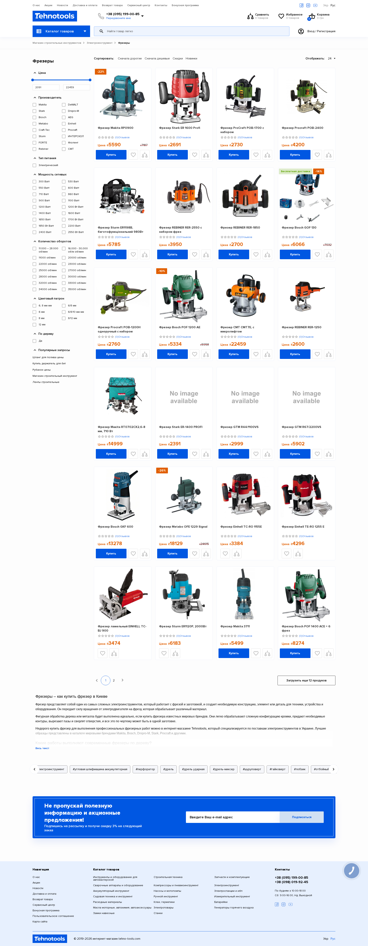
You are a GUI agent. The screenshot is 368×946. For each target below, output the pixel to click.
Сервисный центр (138, 5)
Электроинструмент (100, 42)
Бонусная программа (185, 5)
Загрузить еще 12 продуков (306, 680)
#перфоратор (145, 769)
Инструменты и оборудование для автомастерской (115, 878)
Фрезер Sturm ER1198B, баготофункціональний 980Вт (120, 230)
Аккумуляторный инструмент (111, 891)
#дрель (168, 769)
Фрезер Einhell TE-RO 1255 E (303, 527)
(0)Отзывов (122, 137)
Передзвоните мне (118, 18)
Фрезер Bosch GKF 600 (115, 527)
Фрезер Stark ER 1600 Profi (179, 128)
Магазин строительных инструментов (57, 42)
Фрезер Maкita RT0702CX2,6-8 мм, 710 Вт (121, 429)
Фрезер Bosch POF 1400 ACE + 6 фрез (306, 628)
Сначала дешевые (157, 58)
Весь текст (42, 748)
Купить (111, 155)
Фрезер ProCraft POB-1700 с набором (242, 130)
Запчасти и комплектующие (232, 877)
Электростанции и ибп (228, 891)
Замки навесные (104, 913)
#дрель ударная (193, 769)
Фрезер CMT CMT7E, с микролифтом (237, 329)
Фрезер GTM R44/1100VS (239, 427)
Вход (311, 31)
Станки (158, 913)
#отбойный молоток (328, 769)
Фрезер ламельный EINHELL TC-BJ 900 (122, 628)
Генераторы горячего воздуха (234, 907)
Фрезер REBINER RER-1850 (240, 228)
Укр (325, 5)
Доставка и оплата (85, 5)
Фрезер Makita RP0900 (115, 128)
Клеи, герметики (164, 902)
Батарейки (221, 902)
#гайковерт (278, 769)
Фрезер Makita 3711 (235, 626)
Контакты (161, 5)
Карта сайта (40, 921)
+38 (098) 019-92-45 (291, 882)
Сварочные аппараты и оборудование (118, 885)
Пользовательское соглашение (53, 916)
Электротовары (163, 907)
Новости (62, 5)
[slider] (32, 80)
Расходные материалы (107, 902)
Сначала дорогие (130, 58)
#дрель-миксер (223, 769)
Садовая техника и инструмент (112, 896)
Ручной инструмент (166, 896)
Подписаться (301, 817)
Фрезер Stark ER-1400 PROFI (180, 427)
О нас (36, 5)
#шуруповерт (252, 769)
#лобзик (300, 769)
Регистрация (326, 31)
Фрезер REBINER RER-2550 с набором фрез (180, 230)
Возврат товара (112, 5)
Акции (48, 5)
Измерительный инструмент (232, 896)
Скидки (178, 58)
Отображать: (315, 58)
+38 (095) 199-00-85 (123, 14)
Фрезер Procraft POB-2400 (302, 128)
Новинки (191, 58)
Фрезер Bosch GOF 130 (299, 228)
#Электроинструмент (49, 769)
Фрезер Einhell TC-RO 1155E (241, 527)
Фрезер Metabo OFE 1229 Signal (183, 527)
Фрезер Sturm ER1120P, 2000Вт (183, 626)
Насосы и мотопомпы (167, 891)
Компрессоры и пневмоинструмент (176, 885)
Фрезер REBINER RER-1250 (301, 327)
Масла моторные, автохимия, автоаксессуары (122, 907)
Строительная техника (168, 877)
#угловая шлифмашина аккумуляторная (100, 769)
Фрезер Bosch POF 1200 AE (179, 327)
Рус (333, 5)
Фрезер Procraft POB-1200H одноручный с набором (119, 329)
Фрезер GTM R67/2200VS (301, 427)
